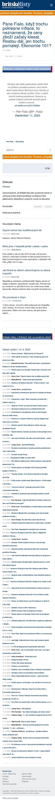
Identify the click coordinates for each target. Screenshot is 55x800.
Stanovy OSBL (27, 774)
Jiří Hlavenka (16, 301)
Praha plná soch (31, 656)
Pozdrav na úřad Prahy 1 (20, 666)
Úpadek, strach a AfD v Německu (24, 607)
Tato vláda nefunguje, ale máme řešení (36, 712)
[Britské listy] (27, 69)
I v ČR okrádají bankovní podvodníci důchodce (28, 646)
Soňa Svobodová (18, 656)
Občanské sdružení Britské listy (27, 791)
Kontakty (6, 776)
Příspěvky (25, 781)
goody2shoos (26, 389)
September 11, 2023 (27, 115)
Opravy (5, 779)
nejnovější (38, 206)
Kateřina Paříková (18, 731)
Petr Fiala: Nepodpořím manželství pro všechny (29, 529)
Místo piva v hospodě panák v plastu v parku (25, 246)
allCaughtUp (26, 708)
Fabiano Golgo (17, 715)
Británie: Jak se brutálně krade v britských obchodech (31, 669)
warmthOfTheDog (28, 445)
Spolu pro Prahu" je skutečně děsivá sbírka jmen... (30, 405)
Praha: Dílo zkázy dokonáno (22, 663)
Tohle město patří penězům (32, 379)
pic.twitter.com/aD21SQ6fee (27, 105)
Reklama (6, 781)
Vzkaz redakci (26, 776)
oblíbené (48, 206)
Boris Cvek (15, 234)
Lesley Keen (16, 389)
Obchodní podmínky (9, 784)
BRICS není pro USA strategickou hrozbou (27, 611)
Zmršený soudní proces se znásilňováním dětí (28, 409)
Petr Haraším (16, 500)
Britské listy (22, 5)
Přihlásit (6, 186)
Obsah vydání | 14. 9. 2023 (16, 349)
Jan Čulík (15, 640)
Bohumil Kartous (18, 363)
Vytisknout (9, 150)
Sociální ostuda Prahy (19, 454)
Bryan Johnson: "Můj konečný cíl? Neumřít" (27, 353)
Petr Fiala (9, 141)
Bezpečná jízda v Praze (20, 659)
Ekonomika (20, 141)
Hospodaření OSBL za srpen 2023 (23, 458)
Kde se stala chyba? (28, 721)
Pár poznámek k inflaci (14, 297)
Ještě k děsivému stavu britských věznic (26, 757)
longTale (25, 539)
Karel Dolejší (16, 519)
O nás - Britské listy (9, 774)
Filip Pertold (16, 721)
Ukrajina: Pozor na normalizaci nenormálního (28, 673)
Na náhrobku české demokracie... (34, 519)
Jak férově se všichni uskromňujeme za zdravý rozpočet (26, 271)
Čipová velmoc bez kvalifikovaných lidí (22, 230)
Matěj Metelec (16, 250)
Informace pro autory (29, 779)
